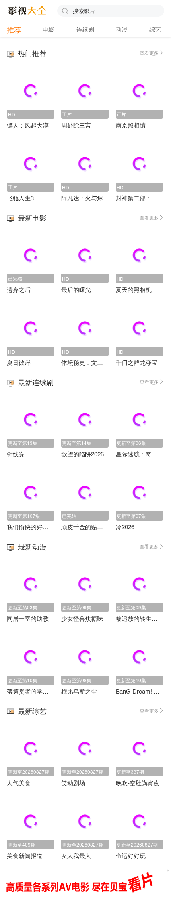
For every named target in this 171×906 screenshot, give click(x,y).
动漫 (122, 29)
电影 (48, 29)
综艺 (155, 29)
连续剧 (85, 29)
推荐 (14, 29)
